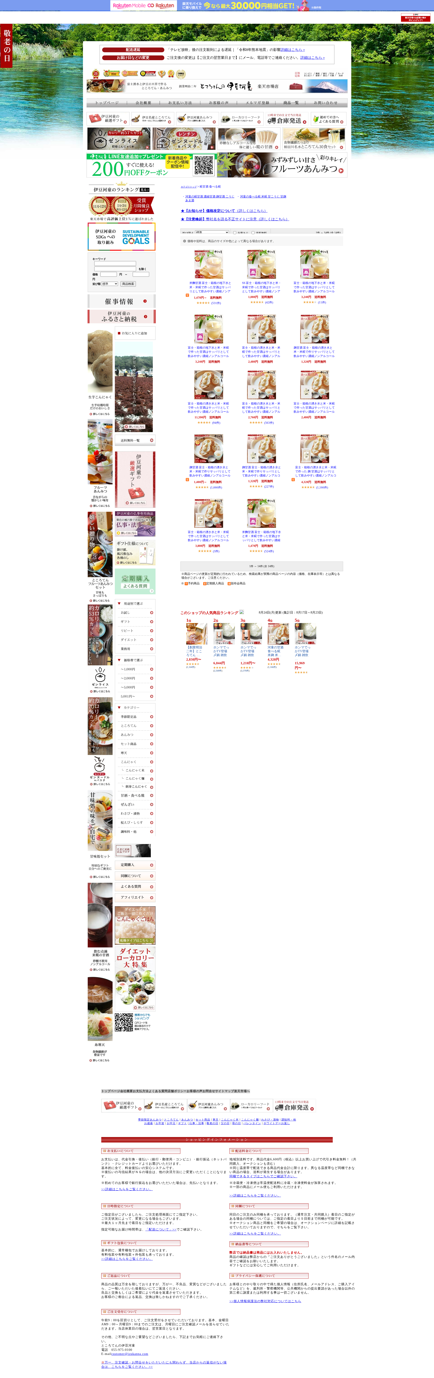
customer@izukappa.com (129, 1354)
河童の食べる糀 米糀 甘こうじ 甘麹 (263, 196)
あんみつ (187, 1119)
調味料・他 (288, 1119)
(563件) (269, 422)
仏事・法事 (196, 1123)
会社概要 (126, 1091)
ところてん (171, 1119)
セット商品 (203, 1119)
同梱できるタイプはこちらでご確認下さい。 (263, 1176)
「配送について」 (158, 1229)
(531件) (216, 303)
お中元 (171, 1123)
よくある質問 (158, 1091)
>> (174, 1229)
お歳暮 (148, 1123)
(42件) (269, 302)
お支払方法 (141, 1091)
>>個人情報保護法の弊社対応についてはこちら (265, 1301)
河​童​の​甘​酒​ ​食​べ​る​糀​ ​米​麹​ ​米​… (275, 651)
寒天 (216, 1119)
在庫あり (243, 233)
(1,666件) (216, 487)
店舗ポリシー (177, 1091)
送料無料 (261, 233)
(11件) (322, 302)
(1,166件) (322, 487)
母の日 (236, 1123)
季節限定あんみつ (150, 1119)
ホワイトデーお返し (277, 1123)
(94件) (216, 422)
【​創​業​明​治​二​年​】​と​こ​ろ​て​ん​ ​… (194, 651)
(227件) (269, 486)
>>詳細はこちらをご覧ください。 (127, 1189)
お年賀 (160, 1123)
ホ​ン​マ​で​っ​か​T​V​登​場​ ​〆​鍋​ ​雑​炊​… (221, 653)
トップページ (110, 1091)
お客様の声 (195, 1091)
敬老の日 (212, 1123)
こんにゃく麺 (250, 1119)
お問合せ (209, 1091)
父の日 (225, 1123)
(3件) (216, 551)
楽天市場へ (242, 1091)
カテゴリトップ (189, 187)
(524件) (269, 551)
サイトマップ (224, 1091)
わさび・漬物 (270, 1119)
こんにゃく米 (230, 1119)
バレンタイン (252, 1123)
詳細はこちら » (293, 50)
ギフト (182, 1123)
